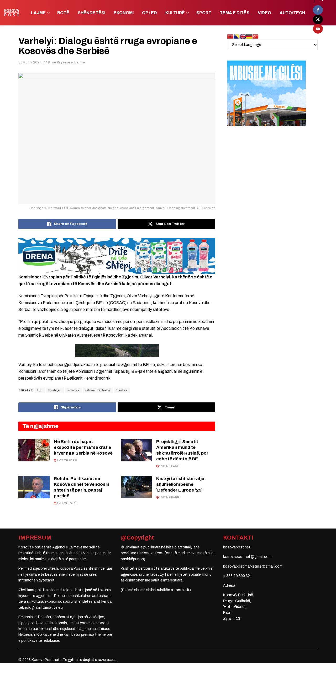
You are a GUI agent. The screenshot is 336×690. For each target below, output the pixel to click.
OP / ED (149, 12)
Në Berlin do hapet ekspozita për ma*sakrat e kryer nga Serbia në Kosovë (83, 447)
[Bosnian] (236, 36)
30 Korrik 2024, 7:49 (34, 62)
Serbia (121, 390)
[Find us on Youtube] (318, 29)
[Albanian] (230, 36)
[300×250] (266, 93)
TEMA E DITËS (234, 12)
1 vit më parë (66, 460)
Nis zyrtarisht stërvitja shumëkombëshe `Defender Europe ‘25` (180, 484)
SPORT (203, 12)
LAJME (38, 12)
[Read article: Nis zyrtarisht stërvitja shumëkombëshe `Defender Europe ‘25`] (136, 487)
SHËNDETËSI (91, 12)
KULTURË (175, 12)
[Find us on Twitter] (318, 19)
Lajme (79, 62)
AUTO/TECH (292, 12)
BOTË (63, 12)
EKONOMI (124, 12)
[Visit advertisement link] (116, 256)
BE (39, 390)
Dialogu (54, 390)
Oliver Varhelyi (97, 390)
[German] (249, 36)
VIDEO (264, 12)
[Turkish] (255, 36)
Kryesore (65, 62)
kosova (73, 390)
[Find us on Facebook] (318, 10)
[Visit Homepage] (11, 13)
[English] (243, 36)
